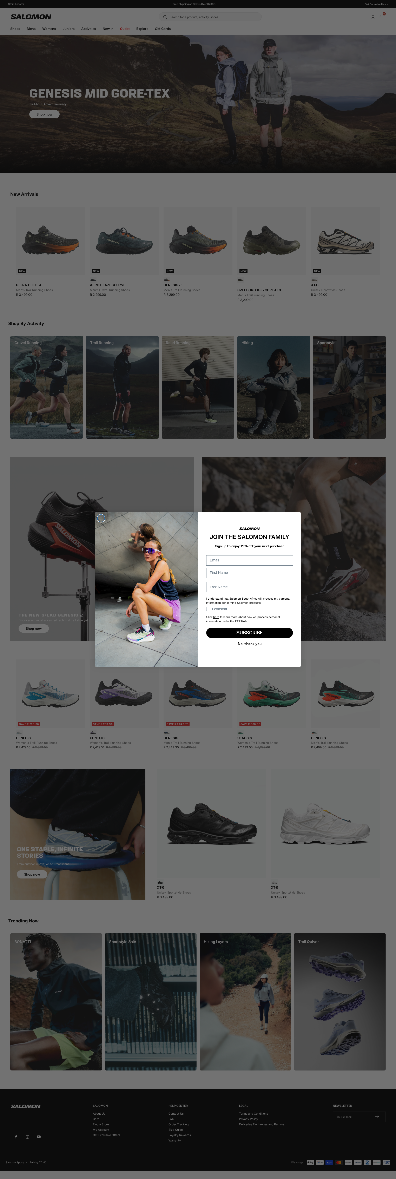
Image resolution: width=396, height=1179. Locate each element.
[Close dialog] (101, 518)
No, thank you (250, 643)
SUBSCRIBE (249, 632)
